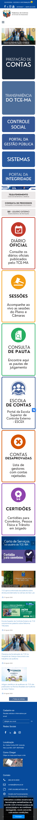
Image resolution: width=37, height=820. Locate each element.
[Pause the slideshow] (29, 36)
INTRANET (20, 7)
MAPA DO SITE (30, 7)
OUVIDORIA (8, 2)
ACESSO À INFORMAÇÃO (21, 2)
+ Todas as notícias (18, 699)
